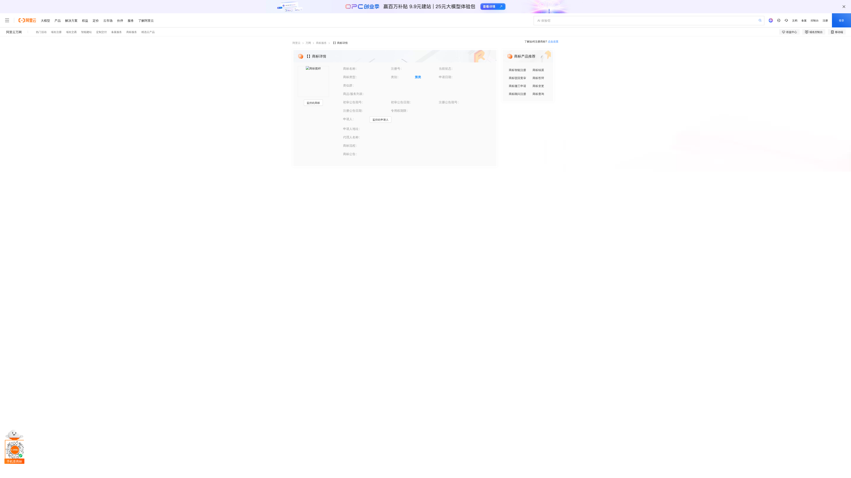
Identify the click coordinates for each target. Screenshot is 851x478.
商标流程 (349, 145)
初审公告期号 (352, 102)
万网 (308, 42)
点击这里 (553, 41)
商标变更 (538, 86)
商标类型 (349, 77)
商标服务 (321, 42)
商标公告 (349, 154)
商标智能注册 (517, 70)
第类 (418, 77)
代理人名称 (351, 137)
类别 (394, 77)
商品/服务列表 (353, 93)
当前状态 (445, 68)
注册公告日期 (352, 110)
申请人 (347, 119)
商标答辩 (538, 78)
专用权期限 (398, 110)
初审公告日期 (400, 102)
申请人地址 (351, 128)
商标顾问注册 (517, 94)
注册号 (395, 68)
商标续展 (538, 70)
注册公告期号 (448, 102)
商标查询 (538, 94)
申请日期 (445, 77)
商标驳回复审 (517, 78)
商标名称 (349, 68)
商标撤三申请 (517, 86)
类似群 (347, 85)
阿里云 (297, 42)
